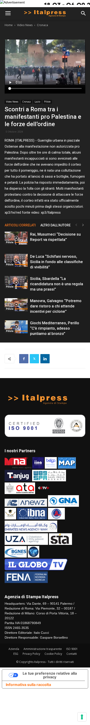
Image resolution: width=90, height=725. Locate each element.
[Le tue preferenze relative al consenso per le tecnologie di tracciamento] (82, 717)
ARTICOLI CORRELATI (20, 225)
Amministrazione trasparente (43, 649)
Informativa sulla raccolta (28, 684)
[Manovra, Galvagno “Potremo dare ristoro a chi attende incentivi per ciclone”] (16, 304)
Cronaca (42, 25)
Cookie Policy (53, 654)
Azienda (14, 649)
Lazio (37, 101)
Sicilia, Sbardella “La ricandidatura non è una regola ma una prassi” (56, 283)
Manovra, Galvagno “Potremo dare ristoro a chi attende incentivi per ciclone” (55, 306)
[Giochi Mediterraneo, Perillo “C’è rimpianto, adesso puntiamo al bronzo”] (16, 326)
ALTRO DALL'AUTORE (55, 225)
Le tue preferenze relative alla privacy (50, 675)
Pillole (47, 101)
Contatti (71, 654)
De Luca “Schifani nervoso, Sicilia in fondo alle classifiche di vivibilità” (56, 261)
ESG (15, 654)
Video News (25, 25)
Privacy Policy (31, 654)
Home (9, 25)
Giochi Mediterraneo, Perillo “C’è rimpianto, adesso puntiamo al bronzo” (54, 328)
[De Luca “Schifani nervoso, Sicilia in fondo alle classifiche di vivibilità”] (16, 260)
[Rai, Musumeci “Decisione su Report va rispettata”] (16, 238)
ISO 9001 (72, 649)
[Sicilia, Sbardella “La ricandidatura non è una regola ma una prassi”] (16, 282)
